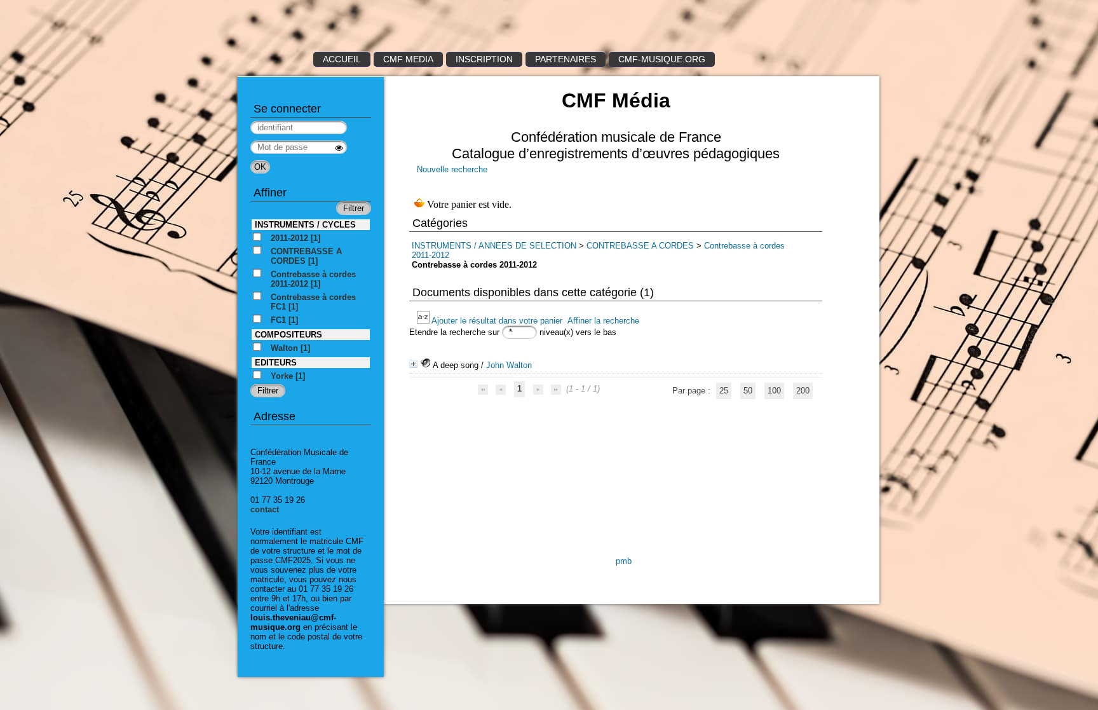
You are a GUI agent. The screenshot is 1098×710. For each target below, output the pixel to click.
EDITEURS (276, 362)
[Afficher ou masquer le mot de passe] (339, 148)
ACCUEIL (342, 59)
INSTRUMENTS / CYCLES (305, 224)
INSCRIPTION (484, 59)
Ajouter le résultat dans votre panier (496, 320)
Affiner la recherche (603, 320)
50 (747, 390)
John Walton (509, 365)
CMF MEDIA (408, 59)
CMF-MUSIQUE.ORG (661, 59)
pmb (624, 561)
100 (774, 390)
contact (264, 509)
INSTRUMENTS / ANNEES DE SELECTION (494, 245)
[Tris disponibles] (424, 320)
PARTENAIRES (565, 59)
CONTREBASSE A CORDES (640, 245)
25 (723, 390)
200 (803, 390)
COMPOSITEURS (288, 334)
